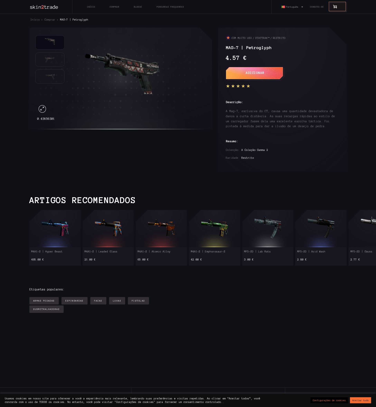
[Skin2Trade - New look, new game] (52, 7)
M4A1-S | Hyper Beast (47, 251)
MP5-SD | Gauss (361, 251)
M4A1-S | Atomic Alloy (154, 251)
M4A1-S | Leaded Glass (101, 251)
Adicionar (255, 73)
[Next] (195, 74)
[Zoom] (42, 109)
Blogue (138, 7)
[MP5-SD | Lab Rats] (268, 229)
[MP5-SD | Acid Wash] (321, 229)
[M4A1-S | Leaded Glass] (108, 229)
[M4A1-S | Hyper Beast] (55, 229)
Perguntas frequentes (170, 7)
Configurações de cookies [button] (329, 400)
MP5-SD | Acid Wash (311, 251)
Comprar (114, 7)
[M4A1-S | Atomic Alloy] (161, 229)
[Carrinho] (333, 6)
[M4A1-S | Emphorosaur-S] (214, 229)
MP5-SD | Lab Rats (257, 251)
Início (91, 7)
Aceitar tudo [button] (360, 400)
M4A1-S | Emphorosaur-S (208, 251)
